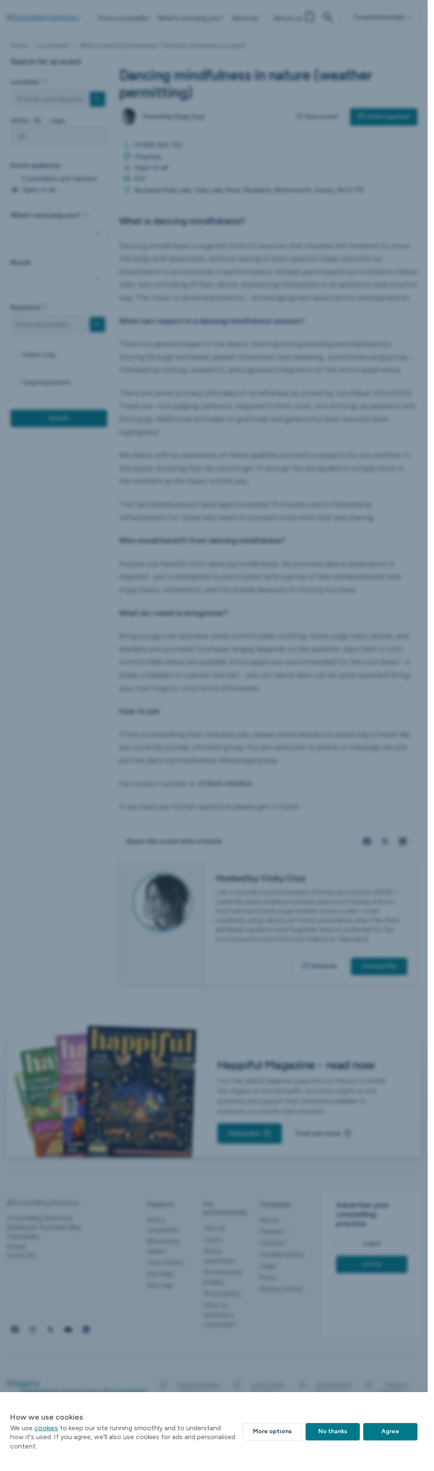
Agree (390, 1431)
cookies (46, 1428)
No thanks (332, 1431)
